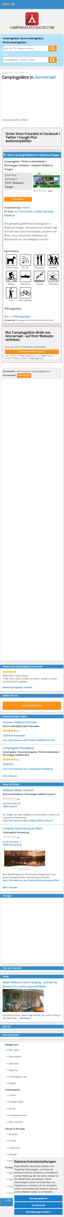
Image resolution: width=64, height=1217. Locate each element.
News (6, 976)
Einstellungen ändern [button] (38, 1211)
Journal (7, 1026)
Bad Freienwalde (17, 735)
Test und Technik (12, 968)
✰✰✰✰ (25, 207)
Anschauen (18, 199)
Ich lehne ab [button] (38, 1205)
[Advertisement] (32, 521)
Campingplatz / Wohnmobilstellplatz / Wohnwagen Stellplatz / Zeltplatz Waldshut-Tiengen (28, 165)
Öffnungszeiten (21, 316)
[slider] (39, 190)
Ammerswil (45, 77)
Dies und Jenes (11, 1034)
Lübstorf (13, 806)
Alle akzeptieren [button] (38, 1198)
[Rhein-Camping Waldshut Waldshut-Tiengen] (46, 186)
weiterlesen (25, 1018)
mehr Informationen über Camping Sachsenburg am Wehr (31, 880)
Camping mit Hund (24, 320)
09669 (5, 844)
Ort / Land (19, 72)
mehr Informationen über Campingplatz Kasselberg (28, 768)
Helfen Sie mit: (11, 695)
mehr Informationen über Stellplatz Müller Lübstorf (28, 820)
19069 (5, 806)
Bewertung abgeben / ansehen (17, 687)
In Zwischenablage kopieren (32, 352)
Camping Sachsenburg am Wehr (23, 828)
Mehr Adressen (10, 775)
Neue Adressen (11, 784)
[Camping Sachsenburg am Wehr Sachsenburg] (24, 870)
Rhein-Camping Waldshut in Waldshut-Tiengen (33, 155)
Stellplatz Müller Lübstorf (18, 790)
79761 (8, 182)
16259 (5, 735)
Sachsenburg (15, 844)
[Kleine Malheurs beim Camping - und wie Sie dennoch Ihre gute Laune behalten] (23, 1011)
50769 (5, 764)
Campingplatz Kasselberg (18, 748)
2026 (9, 1200)
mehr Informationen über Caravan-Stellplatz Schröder (29, 740)
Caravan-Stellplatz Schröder (20, 722)
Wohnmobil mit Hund (43, 320)
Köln (11, 764)
